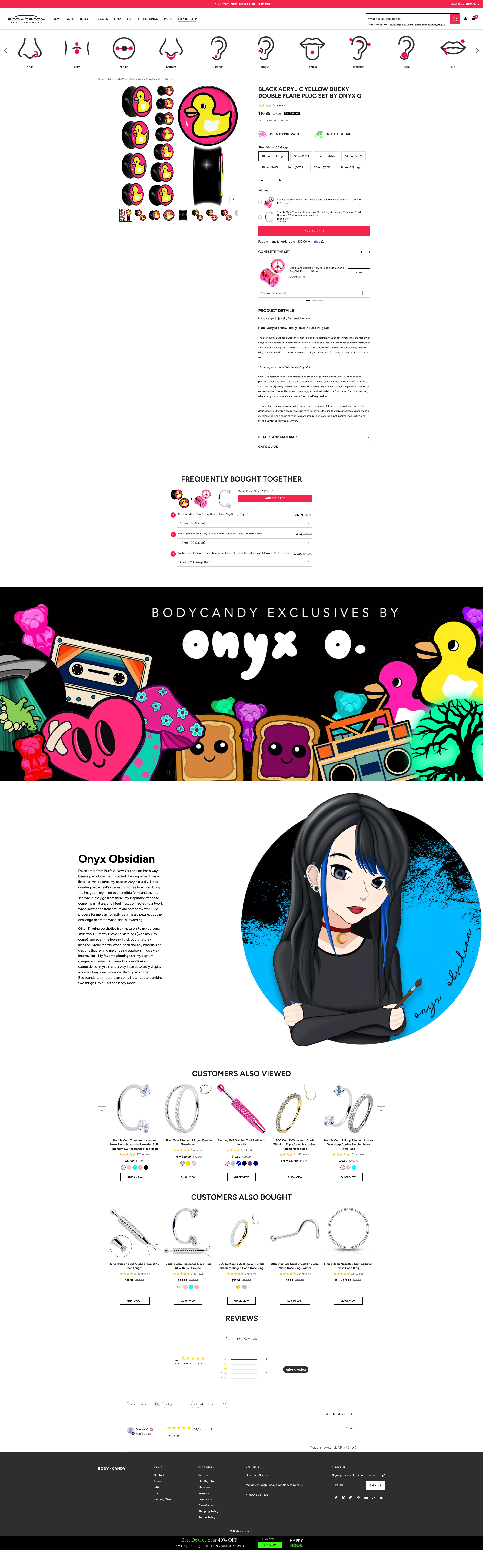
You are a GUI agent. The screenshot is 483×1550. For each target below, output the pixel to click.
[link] (123, 1167)
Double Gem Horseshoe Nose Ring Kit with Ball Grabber (188, 1266)
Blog (156, 1493)
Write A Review (295, 1369)
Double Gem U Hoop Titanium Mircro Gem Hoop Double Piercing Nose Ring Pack (348, 1144)
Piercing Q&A (162, 1499)
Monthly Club (206, 1481)
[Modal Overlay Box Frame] (241, 1543)
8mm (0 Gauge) (351, 167)
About (158, 1481)
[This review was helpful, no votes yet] (345, 1447)
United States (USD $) (462, 4)
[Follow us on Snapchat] (381, 1498)
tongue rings (429, 24)
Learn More (281, 206)
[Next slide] (366, 252)
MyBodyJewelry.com (241, 1531)
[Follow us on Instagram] (351, 1498)
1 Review (280, 105)
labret (418, 24)
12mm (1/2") (301, 156)
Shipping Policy (208, 1511)
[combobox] (178, 1404)
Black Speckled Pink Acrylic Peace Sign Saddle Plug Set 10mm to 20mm (317, 269)
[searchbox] (140, 1404)
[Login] (465, 18)
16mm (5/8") (270, 167)
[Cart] (473, 19)
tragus (441, 24)
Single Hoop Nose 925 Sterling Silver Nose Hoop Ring (348, 1266)
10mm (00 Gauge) (273, 156)
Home (101, 79)
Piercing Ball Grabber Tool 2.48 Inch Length (241, 1142)
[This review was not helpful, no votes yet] (352, 1447)
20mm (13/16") (323, 167)
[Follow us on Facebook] (336, 1498)
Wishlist (203, 1475)
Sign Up (375, 1485)
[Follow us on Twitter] (343, 1498)
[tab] (308, 300)
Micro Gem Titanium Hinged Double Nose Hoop (188, 1142)
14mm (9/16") (353, 156)
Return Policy (206, 1517)
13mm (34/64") (327, 156)
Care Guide (205, 1505)
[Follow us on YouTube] (366, 1498)
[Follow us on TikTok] (373, 1498)
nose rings (395, 24)
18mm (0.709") (295, 167)
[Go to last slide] (359, 252)
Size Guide (205, 1499)
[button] (102, 1110)
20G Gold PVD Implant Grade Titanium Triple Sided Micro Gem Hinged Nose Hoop (294, 1144)
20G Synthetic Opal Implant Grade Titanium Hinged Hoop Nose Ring (241, 1266)
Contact (159, 1475)
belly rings (407, 24)
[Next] (477, 51)
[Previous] (6, 51)
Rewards (203, 1493)
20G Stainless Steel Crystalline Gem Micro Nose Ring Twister (295, 1266)
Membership (206, 1487)
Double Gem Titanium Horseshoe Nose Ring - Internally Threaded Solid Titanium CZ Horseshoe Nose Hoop (134, 1144)
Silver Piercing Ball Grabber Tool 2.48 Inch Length (134, 1266)
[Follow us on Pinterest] (358, 1498)
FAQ (156, 1487)
